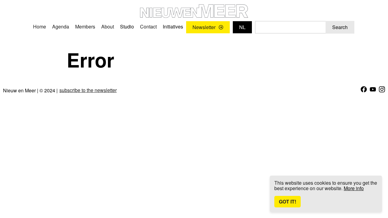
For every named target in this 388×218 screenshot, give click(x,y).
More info (354, 188)
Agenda (60, 26)
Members (85, 26)
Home (39, 26)
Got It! (287, 201)
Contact (148, 26)
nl (242, 27)
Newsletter (204, 27)
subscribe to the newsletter (88, 90)
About (107, 26)
